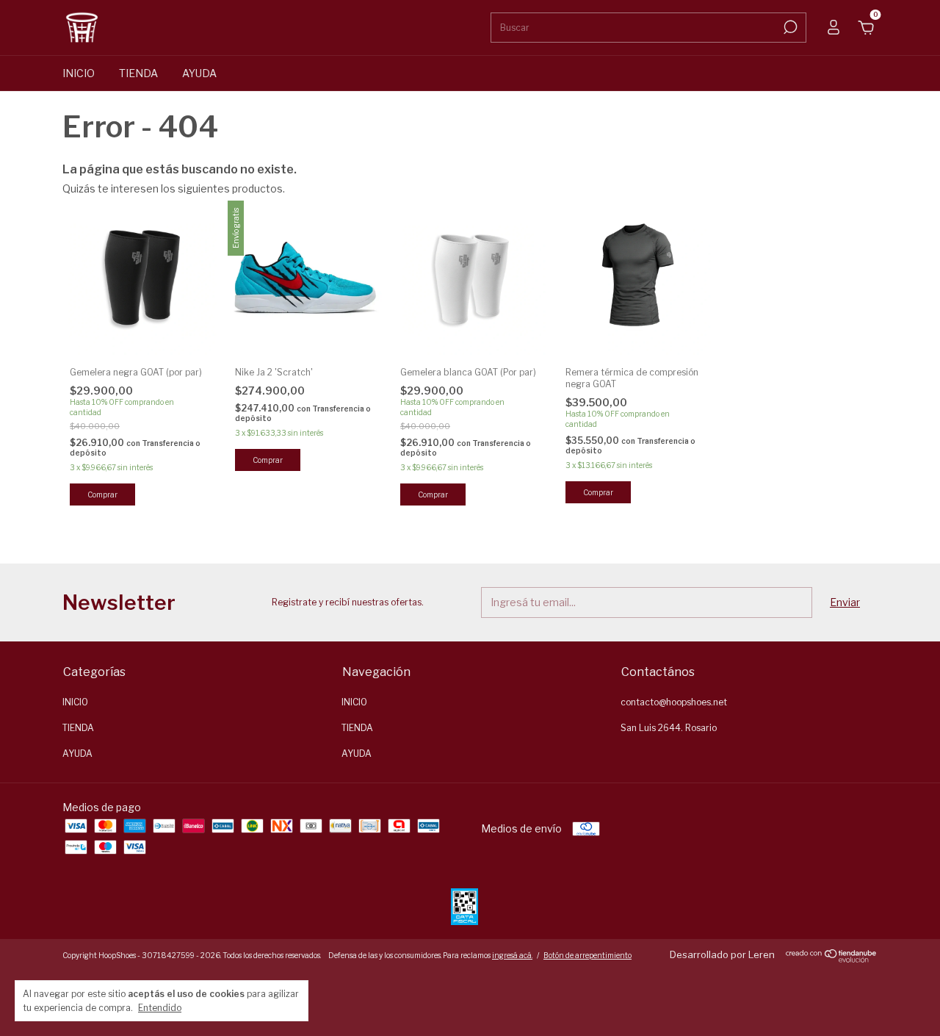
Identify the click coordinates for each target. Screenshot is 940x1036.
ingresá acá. (512, 955)
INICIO (78, 73)
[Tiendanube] (832, 958)
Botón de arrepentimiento (587, 955)
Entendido (159, 1007)
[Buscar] (789, 27)
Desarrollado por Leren (722, 954)
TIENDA (138, 73)
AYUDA (199, 73)
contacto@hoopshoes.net (674, 702)
